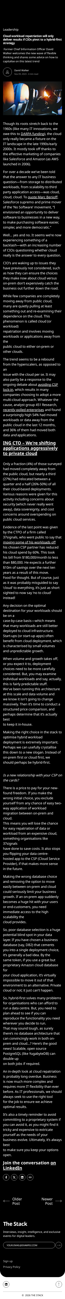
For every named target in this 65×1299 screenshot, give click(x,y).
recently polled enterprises (23, 409)
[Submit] (59, 1245)
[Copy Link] (30, 1177)
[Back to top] (59, 1284)
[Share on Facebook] (6, 1177)
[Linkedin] (6, 1284)
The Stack (37, 1295)
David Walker (21, 70)
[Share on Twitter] (14, 1177)
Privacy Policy (11, 1267)
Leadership (10, 29)
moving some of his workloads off (29, 542)
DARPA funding (32, 133)
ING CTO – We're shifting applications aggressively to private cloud (30, 448)
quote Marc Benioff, (43, 197)
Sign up (8, 1261)
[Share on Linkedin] (22, 1177)
